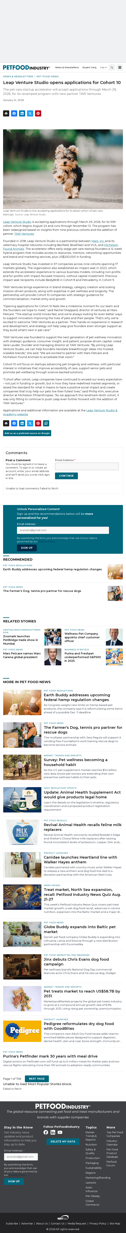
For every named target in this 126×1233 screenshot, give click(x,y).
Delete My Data (63, 1141)
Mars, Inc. (98, 241)
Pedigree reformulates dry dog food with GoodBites (79, 1026)
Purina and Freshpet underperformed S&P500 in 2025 (83, 657)
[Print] (6, 113)
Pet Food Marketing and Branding (67, 955)
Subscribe (12, 1223)
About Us (42, 1223)
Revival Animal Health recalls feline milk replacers (83, 827)
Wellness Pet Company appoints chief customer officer (82, 637)
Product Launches (56, 853)
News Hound (52, 885)
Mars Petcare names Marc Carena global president (22, 655)
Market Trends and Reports (63, 755)
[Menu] (120, 67)
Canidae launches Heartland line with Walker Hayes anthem (80, 859)
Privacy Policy (97, 1223)
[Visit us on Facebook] (45, 1132)
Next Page (37, 1078)
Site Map (115, 1223)
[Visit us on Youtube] (60, 1132)
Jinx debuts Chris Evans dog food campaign (76, 961)
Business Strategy (77, 649)
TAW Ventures (24, 234)
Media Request (77, 1223)
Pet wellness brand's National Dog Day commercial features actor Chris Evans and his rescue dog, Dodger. (80, 971)
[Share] (14, 113)
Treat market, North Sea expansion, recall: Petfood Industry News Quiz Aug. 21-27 (82, 894)
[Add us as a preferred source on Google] (46, 423)
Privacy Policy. (46, 541)
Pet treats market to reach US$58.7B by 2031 (82, 993)
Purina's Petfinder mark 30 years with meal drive (50, 1056)
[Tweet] (30, 113)
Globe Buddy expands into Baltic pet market (80, 929)
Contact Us (57, 1223)
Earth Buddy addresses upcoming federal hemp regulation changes (52, 569)
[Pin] (38, 113)
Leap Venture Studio (17, 222)
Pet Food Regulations (17, 565)
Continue (66, 475)
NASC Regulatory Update (60, 788)
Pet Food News (48, 76)
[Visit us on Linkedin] (53, 1132)
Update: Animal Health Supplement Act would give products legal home (82, 794)
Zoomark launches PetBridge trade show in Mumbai (20, 640)
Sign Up (27, 547)
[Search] (112, 67)
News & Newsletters (18, 76)
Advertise (27, 1223)
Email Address (65, 460)
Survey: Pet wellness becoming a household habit (76, 762)
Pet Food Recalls (55, 820)
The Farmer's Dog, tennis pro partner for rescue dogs (42, 591)
